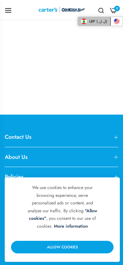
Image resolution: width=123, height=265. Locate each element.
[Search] (101, 10)
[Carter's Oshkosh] (61, 10)
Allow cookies (62, 247)
